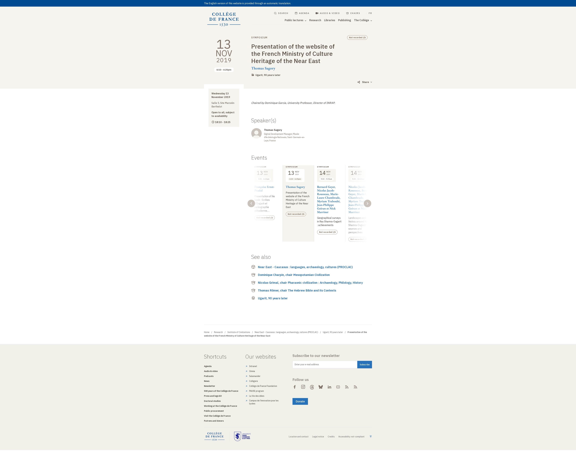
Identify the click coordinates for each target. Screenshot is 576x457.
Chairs (355, 13)
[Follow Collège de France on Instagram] (303, 387)
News (206, 381)
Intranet (253, 366)
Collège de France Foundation (263, 386)
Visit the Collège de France (217, 416)
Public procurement (214, 411)
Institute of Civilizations (238, 332)
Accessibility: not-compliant (351, 436)
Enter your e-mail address (307, 364)
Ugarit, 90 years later (267, 75)
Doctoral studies (212, 401)
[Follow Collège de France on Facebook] (294, 387)
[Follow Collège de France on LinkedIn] (329, 387)
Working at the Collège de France (220, 406)
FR (370, 13)
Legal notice (318, 436)
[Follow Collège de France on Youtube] (338, 387)
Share (365, 82)
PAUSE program (256, 391)
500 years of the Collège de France (221, 391)
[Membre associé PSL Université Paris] (242, 436)
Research (315, 20)
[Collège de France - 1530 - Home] (224, 19)
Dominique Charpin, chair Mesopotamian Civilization (294, 275)
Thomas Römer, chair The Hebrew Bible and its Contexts (297, 290)
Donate (300, 401)
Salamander (254, 376)
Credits (331, 436)
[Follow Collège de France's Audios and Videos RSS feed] (355, 387)
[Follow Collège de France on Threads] (312, 387)
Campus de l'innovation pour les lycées (264, 402)
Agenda (304, 13)
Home (206, 332)
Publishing (344, 20)
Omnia (252, 371)
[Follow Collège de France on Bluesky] (321, 387)
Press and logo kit (213, 396)
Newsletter (209, 386)
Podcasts (208, 376)
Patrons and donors (214, 420)
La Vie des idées (256, 396)
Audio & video (330, 13)
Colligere (253, 381)
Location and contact (299, 436)
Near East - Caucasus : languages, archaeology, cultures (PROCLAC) (305, 267)
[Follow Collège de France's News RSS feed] (347, 387)
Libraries (329, 20)
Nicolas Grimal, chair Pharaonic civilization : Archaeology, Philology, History (310, 283)
